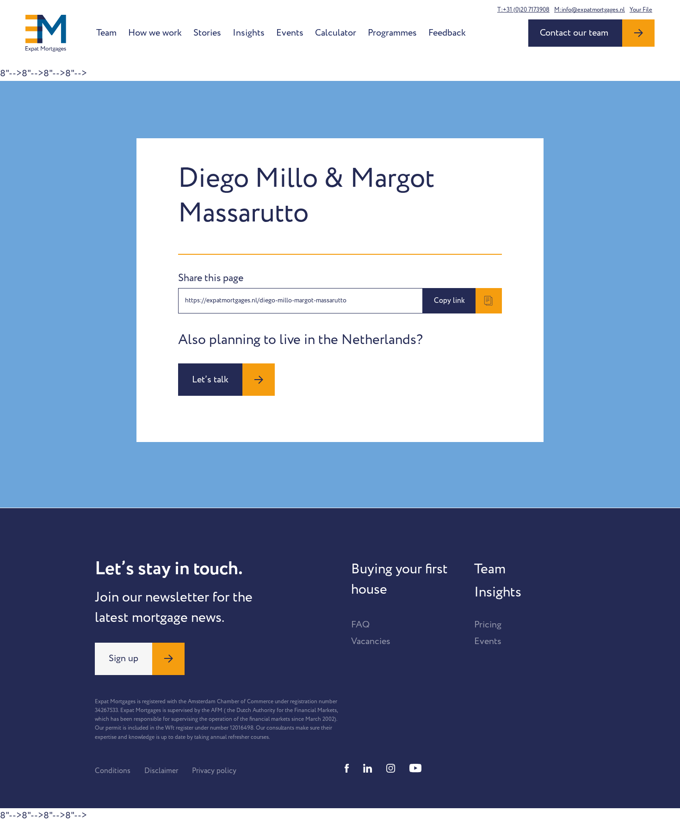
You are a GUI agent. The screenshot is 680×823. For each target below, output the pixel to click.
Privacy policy (214, 771)
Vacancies (370, 641)
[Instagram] (391, 768)
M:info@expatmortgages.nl (589, 10)
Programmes (392, 32)
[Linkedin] (367, 768)
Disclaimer (161, 771)
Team (106, 32)
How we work (155, 32)
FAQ (360, 624)
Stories (207, 32)
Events (289, 32)
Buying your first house (399, 579)
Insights (249, 32)
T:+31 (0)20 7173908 (523, 10)
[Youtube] (415, 768)
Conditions (112, 771)
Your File (641, 10)
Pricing (487, 624)
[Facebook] (347, 768)
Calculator (335, 32)
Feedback (447, 32)
